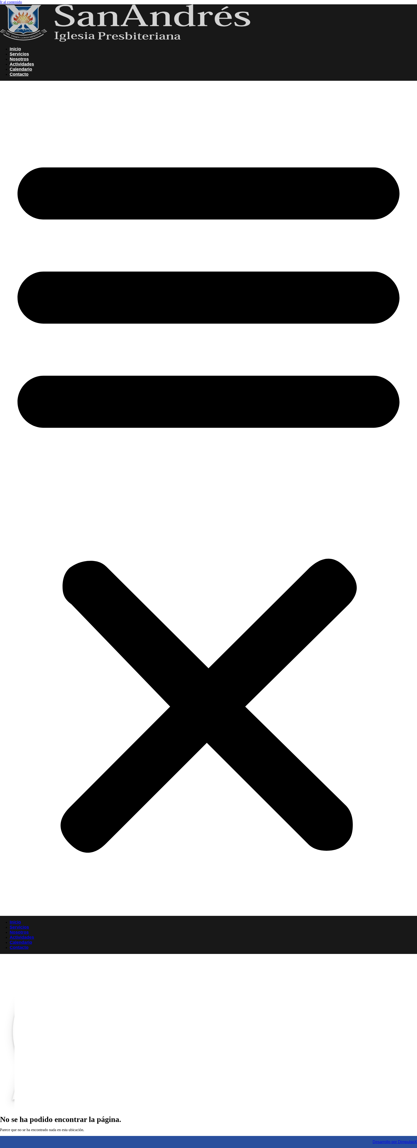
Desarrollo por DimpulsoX (395, 1142)
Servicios (19, 54)
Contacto (19, 74)
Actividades (22, 64)
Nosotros (19, 59)
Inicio (15, 49)
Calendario (21, 69)
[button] (208, 498)
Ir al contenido (11, 2)
